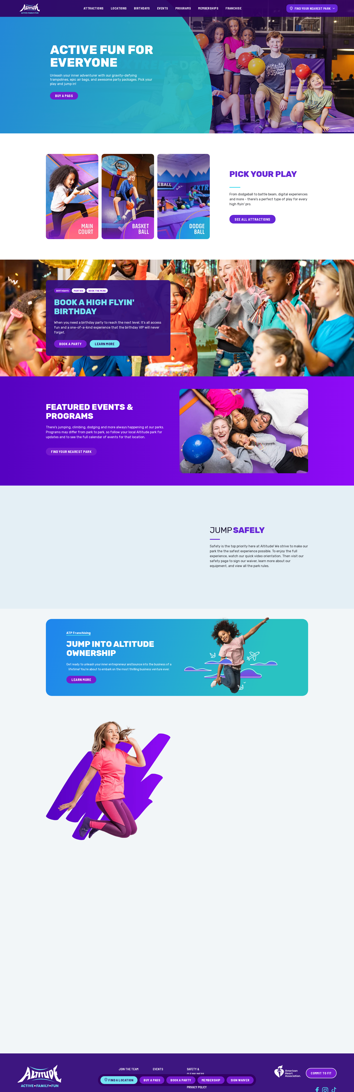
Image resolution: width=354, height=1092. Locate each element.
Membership (211, 1080)
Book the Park (97, 290)
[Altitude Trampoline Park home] (29, 8)
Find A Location (120, 1080)
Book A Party (70, 344)
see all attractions (252, 219)
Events (162, 8)
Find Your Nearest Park (71, 451)
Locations (119, 8)
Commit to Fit (321, 1073)
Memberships (208, 8)
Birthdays (142, 8)
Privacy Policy (197, 1087)
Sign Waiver (240, 1080)
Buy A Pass (64, 96)
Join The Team (128, 1069)
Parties (78, 290)
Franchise (234, 8)
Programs (183, 8)
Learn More (105, 344)
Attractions (94, 8)
